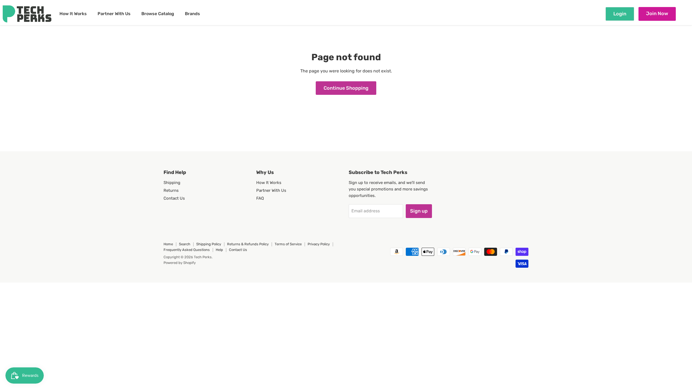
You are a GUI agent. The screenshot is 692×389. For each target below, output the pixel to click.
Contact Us (174, 198)
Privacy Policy (319, 244)
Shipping (172, 182)
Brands (192, 13)
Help (219, 250)
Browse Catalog (157, 13)
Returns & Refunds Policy (248, 244)
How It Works (73, 13)
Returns (171, 190)
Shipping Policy (208, 244)
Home (168, 244)
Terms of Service (288, 244)
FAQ (260, 198)
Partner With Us (114, 13)
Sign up (419, 211)
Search (184, 244)
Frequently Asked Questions (187, 250)
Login (619, 14)
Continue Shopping (346, 88)
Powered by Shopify (180, 263)
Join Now (657, 13)
